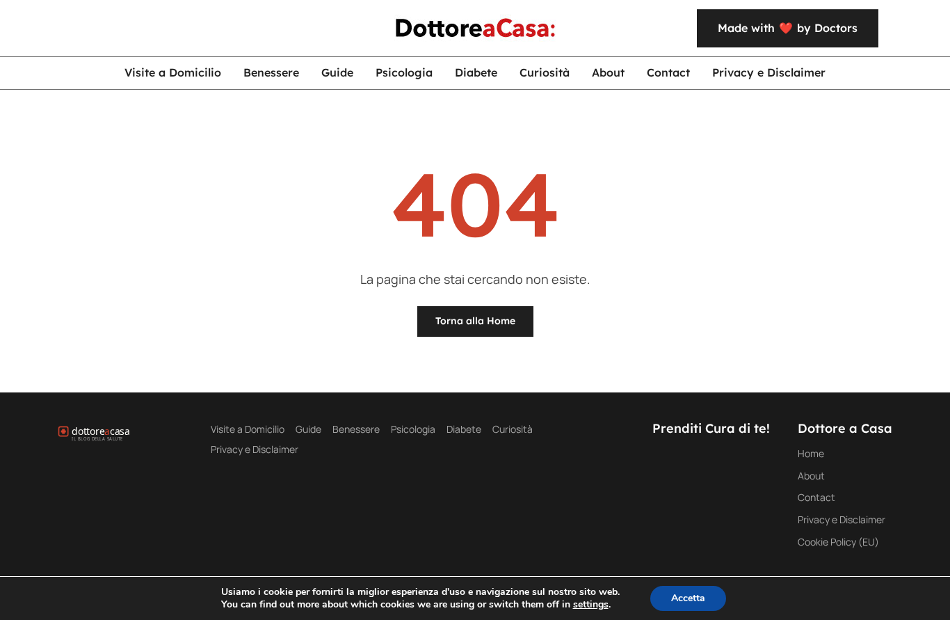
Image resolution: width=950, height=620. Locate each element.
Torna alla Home (475, 321)
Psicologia (404, 72)
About (608, 72)
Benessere (271, 72)
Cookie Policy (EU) (838, 541)
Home (811, 453)
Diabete (476, 72)
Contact (668, 72)
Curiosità (545, 72)
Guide (337, 72)
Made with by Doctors (788, 28)
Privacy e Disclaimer (769, 72)
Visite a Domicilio (172, 72)
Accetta (688, 598)
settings (591, 604)
